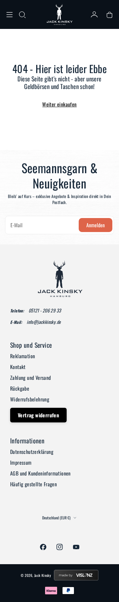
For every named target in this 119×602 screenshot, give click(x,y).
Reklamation (22, 356)
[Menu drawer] (10, 15)
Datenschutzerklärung (31, 451)
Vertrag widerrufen (38, 415)
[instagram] (60, 547)
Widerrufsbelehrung (29, 399)
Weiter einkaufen (59, 104)
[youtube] (76, 547)
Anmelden (95, 225)
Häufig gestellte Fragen (33, 484)
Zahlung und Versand (30, 377)
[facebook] (43, 547)
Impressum (21, 462)
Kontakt (18, 367)
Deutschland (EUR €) (56, 517)
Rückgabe (19, 388)
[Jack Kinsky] (59, 14)
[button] (22, 15)
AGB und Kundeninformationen (40, 473)
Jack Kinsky (42, 575)
